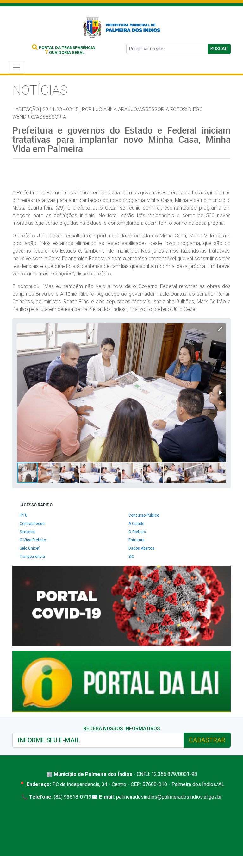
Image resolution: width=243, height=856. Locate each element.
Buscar (219, 48)
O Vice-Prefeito (33, 540)
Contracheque (32, 523)
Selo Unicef (30, 548)
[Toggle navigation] (16, 67)
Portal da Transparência (66, 47)
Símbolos (28, 532)
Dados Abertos (141, 548)
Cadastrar (207, 740)
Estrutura (136, 540)
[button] (220, 329)
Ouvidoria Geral (64, 52)
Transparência (32, 556)
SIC (131, 556)
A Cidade (136, 523)
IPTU (24, 515)
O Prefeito (137, 532)
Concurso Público (143, 515)
